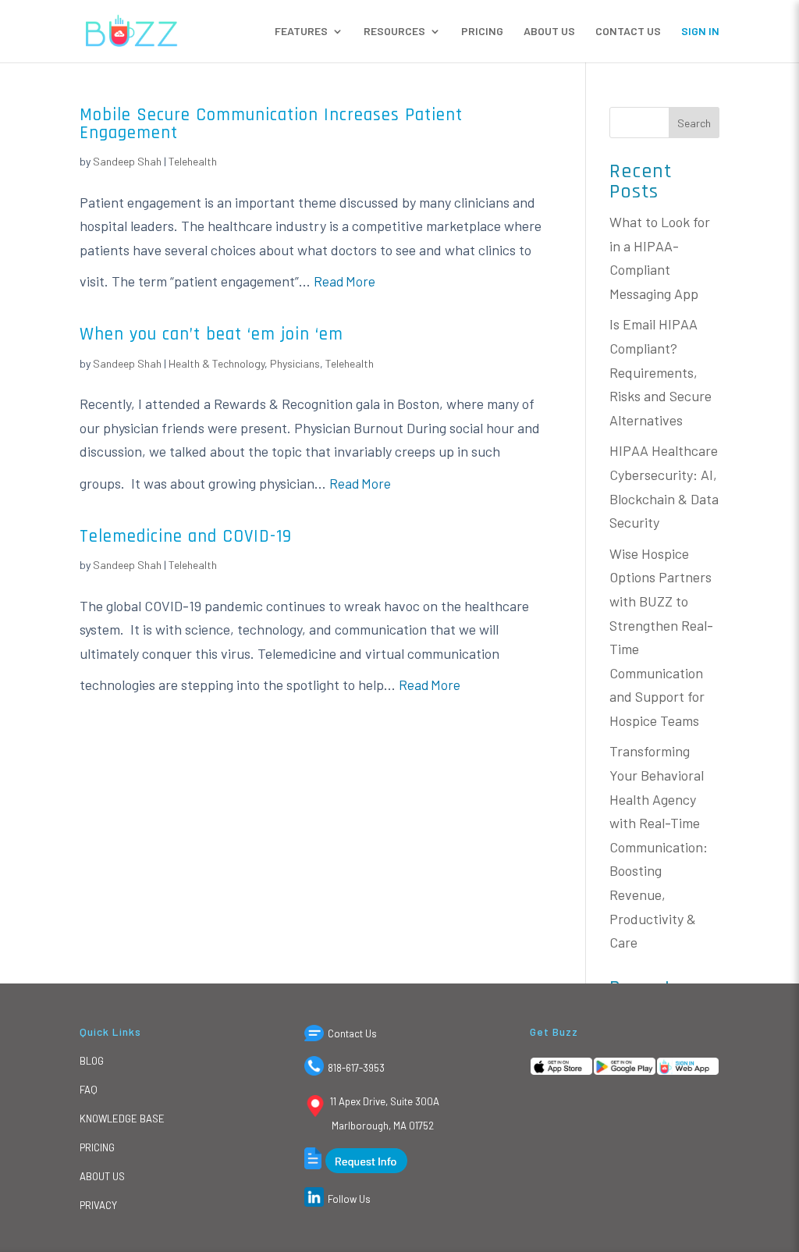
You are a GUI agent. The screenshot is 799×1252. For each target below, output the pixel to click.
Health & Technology (217, 363)
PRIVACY (98, 1205)
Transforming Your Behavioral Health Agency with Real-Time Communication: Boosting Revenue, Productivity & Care (658, 846)
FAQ (89, 1089)
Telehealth (193, 161)
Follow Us (349, 1199)
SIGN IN (700, 31)
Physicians (295, 363)
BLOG (92, 1061)
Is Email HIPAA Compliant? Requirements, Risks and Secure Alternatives (660, 371)
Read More (344, 281)
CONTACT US (628, 31)
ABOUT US (549, 31)
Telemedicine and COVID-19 (186, 536)
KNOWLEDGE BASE (122, 1118)
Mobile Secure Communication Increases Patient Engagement (271, 124)
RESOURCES (394, 31)
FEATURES (301, 31)
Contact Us (352, 1033)
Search (694, 123)
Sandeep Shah (127, 161)
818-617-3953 (356, 1068)
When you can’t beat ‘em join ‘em (211, 334)
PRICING (482, 31)
